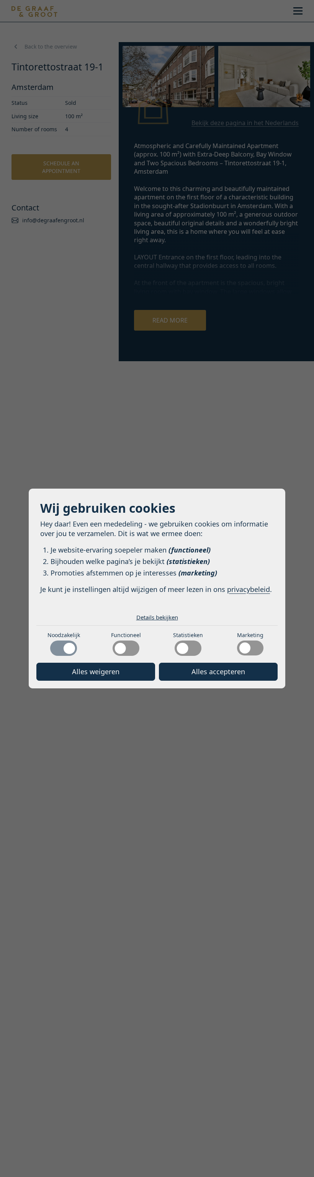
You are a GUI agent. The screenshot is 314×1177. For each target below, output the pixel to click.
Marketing (250, 635)
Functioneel (126, 635)
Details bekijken (157, 617)
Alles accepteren (218, 671)
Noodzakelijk (63, 635)
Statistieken (188, 635)
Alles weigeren (95, 671)
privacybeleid (248, 589)
